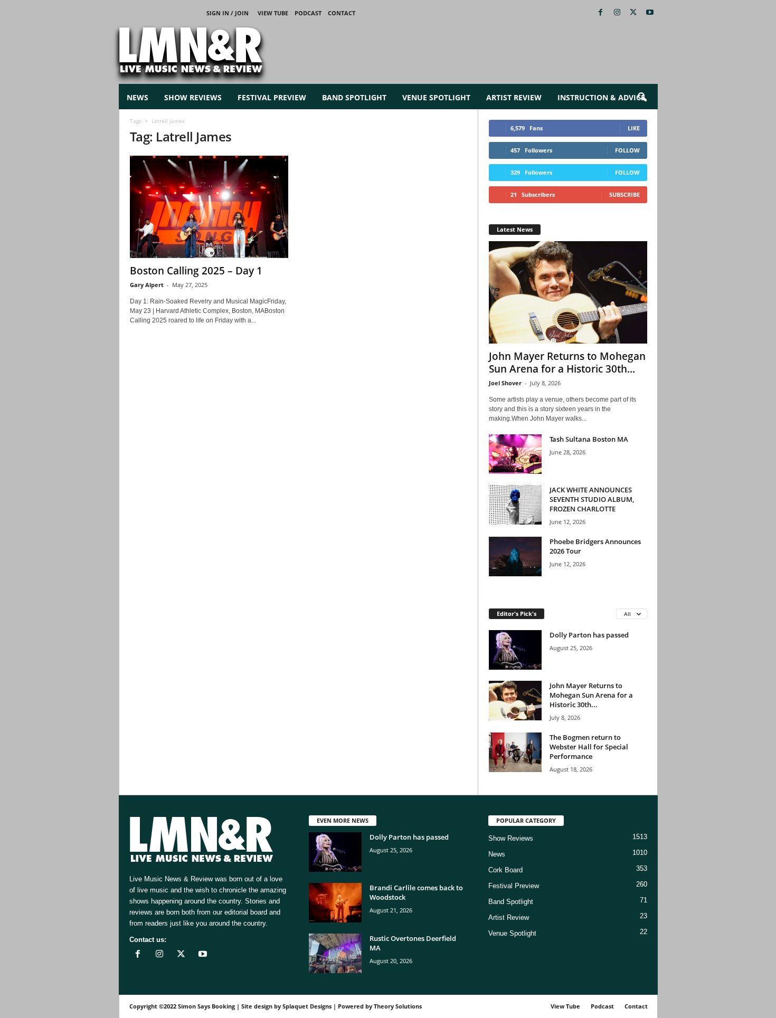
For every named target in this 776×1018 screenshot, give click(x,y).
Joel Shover (505, 383)
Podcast (308, 13)
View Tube (273, 13)
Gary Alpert (147, 285)
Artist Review (514, 97)
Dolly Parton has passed (589, 635)
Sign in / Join (227, 13)
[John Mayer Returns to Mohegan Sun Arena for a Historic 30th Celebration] (568, 292)
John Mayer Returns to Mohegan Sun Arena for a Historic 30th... (567, 362)
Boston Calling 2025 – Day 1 (196, 271)
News (137, 97)
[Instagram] (617, 13)
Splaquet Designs (307, 1006)
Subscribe (624, 194)
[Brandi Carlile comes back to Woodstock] (335, 902)
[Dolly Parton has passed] (515, 650)
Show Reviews (193, 97)
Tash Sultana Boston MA (589, 439)
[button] (642, 97)
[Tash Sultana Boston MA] (515, 454)
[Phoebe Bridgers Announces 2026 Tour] (515, 556)
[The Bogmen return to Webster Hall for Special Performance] (515, 752)
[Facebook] (600, 13)
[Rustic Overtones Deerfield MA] (335, 953)
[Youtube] (649, 13)
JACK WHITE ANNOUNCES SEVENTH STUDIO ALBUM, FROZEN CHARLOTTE (592, 499)
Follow (627, 150)
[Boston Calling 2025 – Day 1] (209, 207)
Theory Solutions (398, 1006)
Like (634, 128)
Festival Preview (272, 97)
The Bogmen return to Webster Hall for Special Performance (589, 746)
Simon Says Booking (206, 1006)
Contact (341, 13)
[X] (633, 13)
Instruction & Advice (601, 97)
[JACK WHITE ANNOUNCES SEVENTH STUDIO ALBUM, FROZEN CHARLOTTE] (515, 505)
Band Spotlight (354, 97)
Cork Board (505, 870)
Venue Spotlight (436, 97)
